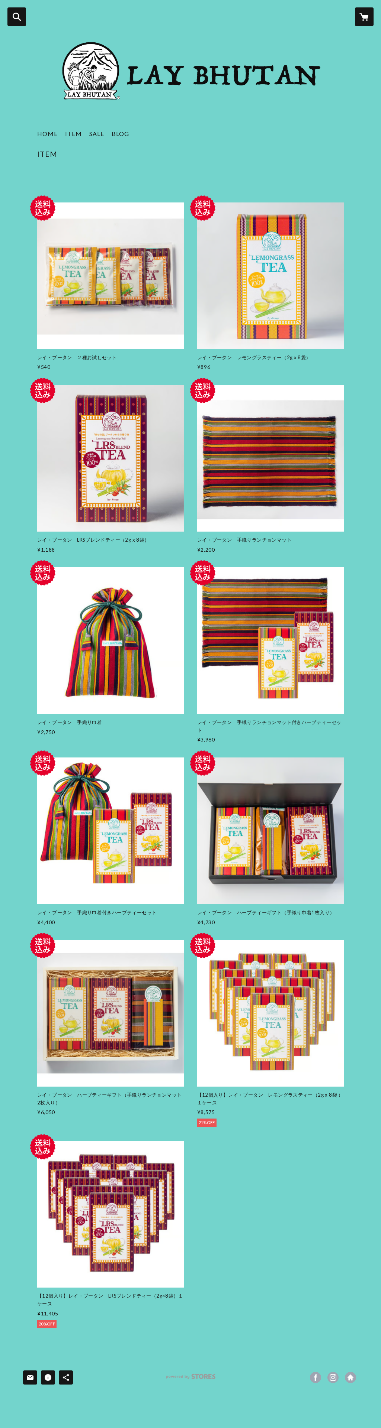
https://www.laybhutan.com (350, 1377)
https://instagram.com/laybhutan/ (333, 1377)
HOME (47, 133)
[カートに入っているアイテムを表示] (364, 16)
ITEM (73, 133)
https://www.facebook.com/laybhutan (315, 1377)
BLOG (120, 133)
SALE (96, 133)
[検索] (16, 16)
